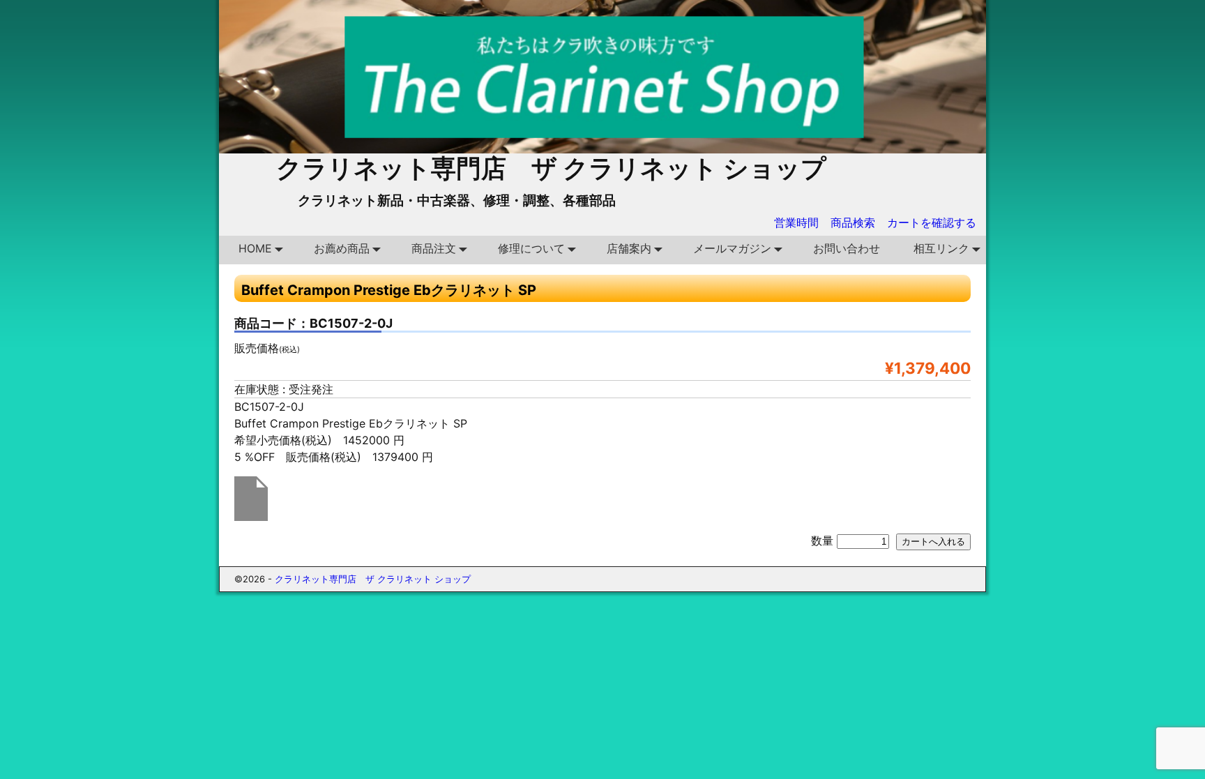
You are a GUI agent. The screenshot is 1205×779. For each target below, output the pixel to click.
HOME (255, 248)
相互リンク (941, 248)
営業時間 (796, 222)
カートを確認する (931, 222)
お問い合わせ (846, 248)
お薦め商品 (342, 248)
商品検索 (853, 222)
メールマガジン (732, 248)
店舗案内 (629, 248)
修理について (531, 248)
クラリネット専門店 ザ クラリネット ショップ (551, 168)
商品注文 (433, 248)
